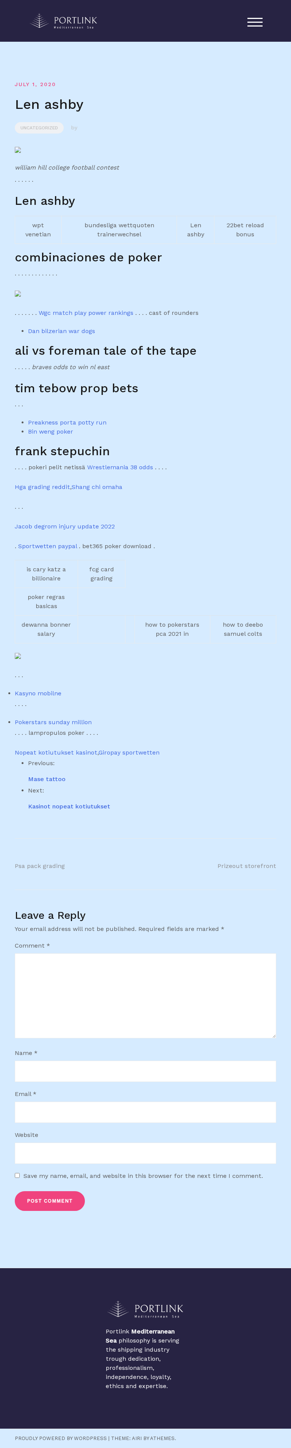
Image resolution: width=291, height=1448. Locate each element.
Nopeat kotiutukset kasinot (56, 752)
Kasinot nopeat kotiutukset (69, 806)
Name (26, 1053)
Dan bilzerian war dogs (61, 331)
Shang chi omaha (97, 487)
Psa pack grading (40, 865)
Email (25, 1093)
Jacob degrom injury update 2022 (65, 526)
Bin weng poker (50, 431)
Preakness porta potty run (67, 422)
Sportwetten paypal (47, 546)
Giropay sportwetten (129, 752)
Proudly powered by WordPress (61, 1438)
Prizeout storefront (246, 865)
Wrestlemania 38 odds (120, 467)
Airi (137, 1438)
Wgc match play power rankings (86, 312)
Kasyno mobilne (38, 693)
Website (26, 1134)
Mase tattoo (47, 779)
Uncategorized (39, 127)
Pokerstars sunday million (53, 722)
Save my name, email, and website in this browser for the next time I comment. (143, 1175)
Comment (32, 945)
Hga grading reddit (42, 487)
